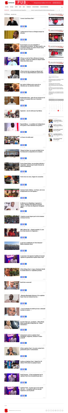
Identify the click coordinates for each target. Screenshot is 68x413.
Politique (11, 6)
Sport (24, 6)
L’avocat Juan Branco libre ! (27, 18)
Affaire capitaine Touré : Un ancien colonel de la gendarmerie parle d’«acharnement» (32, 349)
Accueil (7, 6)
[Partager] (26, 26)
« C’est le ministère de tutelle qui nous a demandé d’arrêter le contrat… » (32, 309)
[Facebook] (21, 26)
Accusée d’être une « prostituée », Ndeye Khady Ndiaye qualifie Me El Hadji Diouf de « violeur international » (32, 323)
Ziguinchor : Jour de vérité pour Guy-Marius (31, 111)
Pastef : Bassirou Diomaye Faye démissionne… (57, 139)
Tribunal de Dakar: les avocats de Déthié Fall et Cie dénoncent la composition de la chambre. (32, 151)
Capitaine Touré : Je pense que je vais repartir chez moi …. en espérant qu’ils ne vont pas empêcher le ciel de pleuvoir (31, 389)
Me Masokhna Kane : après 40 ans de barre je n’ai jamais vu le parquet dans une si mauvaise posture (32, 99)
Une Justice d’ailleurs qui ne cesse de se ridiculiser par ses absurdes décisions (30, 85)
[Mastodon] (22, 26)
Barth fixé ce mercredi (25, 282)
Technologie (29, 6)
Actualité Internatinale (44, 6)
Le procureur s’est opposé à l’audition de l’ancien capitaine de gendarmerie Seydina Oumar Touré (32, 256)
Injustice (44, 28)
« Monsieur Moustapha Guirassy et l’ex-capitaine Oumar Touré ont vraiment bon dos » (32, 296)
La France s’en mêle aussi (26, 137)
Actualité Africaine (35, 6)
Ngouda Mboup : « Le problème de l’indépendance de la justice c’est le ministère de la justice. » (32, 124)
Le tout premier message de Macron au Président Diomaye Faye (58, 130)
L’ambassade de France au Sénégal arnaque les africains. (32, 32)
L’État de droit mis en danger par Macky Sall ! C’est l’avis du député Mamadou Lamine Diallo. (31, 72)
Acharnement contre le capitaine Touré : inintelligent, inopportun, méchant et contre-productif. (31, 336)
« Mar (49, 113)
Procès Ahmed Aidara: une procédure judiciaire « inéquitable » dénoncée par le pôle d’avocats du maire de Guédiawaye (32, 165)
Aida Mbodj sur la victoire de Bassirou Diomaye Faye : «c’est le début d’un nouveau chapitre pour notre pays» (56, 88)
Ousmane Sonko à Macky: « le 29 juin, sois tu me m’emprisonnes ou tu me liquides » (32, 190)
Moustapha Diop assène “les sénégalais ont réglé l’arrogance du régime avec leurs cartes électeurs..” (56, 80)
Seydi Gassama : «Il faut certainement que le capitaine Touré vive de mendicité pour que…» (31, 375)
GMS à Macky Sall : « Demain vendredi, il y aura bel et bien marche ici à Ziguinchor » (32, 230)
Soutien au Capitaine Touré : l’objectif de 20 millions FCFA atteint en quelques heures (31, 362)
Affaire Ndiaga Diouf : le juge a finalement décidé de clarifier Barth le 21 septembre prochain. (32, 269)
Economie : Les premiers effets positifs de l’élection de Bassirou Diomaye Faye (58, 125)
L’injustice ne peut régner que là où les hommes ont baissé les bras (32, 217)
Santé (20, 6)
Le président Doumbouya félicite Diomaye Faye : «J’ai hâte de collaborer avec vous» (58, 135)
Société (16, 6)
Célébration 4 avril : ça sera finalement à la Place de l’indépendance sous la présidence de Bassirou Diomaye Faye (56, 92)
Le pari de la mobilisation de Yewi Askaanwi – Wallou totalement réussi (31, 243)
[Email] (24, 26)
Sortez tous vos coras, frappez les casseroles (31, 176)
